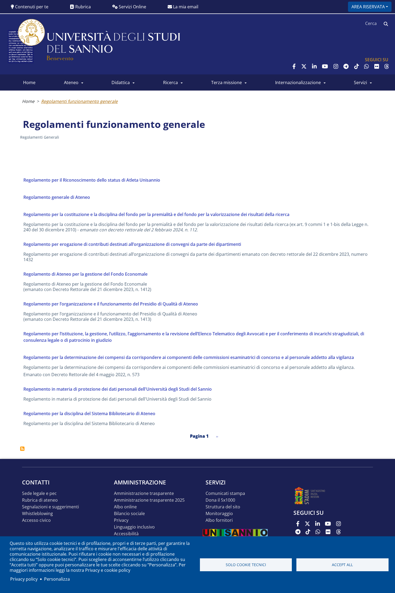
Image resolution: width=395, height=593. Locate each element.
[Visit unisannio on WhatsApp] (366, 66)
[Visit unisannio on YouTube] (325, 66)
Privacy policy (24, 579)
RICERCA (170, 82)
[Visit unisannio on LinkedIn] (314, 66)
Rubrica (82, 7)
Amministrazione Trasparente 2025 (149, 500)
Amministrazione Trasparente (144, 493)
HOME (29, 82)
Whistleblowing (37, 513)
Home (28, 101)
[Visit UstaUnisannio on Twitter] (304, 66)
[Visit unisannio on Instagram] (335, 66)
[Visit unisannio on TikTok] (356, 66)
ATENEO (71, 82)
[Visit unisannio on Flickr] (376, 66)
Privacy (121, 520)
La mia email (185, 7)
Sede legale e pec (39, 493)
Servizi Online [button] (132, 7)
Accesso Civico (36, 520)
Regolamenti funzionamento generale (79, 101)
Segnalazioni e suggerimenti (50, 507)
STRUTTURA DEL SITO (223, 507)
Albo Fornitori (219, 520)
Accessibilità (126, 534)
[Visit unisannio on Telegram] (346, 66)
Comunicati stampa (225, 493)
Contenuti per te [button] (31, 7)
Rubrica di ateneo (40, 500)
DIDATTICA (121, 82)
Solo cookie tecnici (246, 564)
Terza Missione (226, 82)
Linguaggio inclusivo (134, 527)
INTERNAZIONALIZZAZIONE (298, 82)
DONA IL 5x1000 (220, 500)
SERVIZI (360, 82)
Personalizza (57, 579)
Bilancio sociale (129, 513)
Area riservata (368, 7)
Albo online (125, 507)
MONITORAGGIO (219, 513)
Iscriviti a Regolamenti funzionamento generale (22, 449)
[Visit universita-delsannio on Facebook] (294, 66)
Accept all (342, 564)
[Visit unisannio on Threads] (386, 66)
